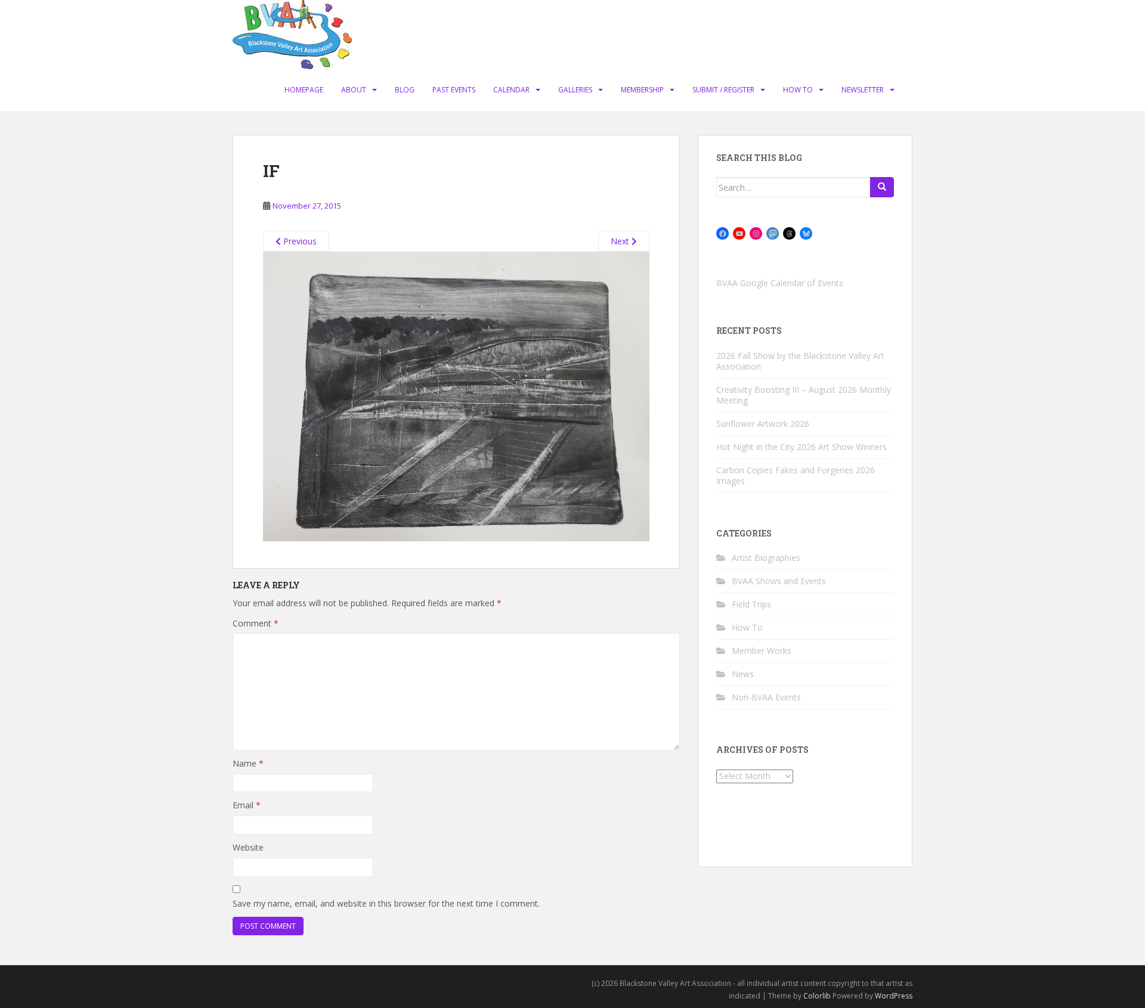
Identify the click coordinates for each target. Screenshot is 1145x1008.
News (743, 674)
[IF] (456, 395)
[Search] (882, 187)
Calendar (511, 90)
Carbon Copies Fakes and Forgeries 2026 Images (795, 475)
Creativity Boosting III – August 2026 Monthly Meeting (803, 395)
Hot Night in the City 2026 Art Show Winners (801, 446)
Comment (255, 623)
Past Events (453, 90)
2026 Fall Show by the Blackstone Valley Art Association (800, 361)
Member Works (761, 650)
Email (247, 805)
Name (248, 763)
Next (621, 241)
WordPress (893, 996)
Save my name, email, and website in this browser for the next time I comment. (386, 903)
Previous (299, 241)
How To (798, 90)
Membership (642, 90)
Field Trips (751, 604)
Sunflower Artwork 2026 (762, 423)
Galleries (575, 90)
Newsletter (862, 90)
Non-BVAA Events (766, 697)
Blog (404, 90)
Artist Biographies (766, 557)
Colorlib (817, 996)
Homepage (303, 90)
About (353, 90)
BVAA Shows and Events (779, 581)
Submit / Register (723, 90)
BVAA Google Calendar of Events (779, 283)
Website (248, 847)
